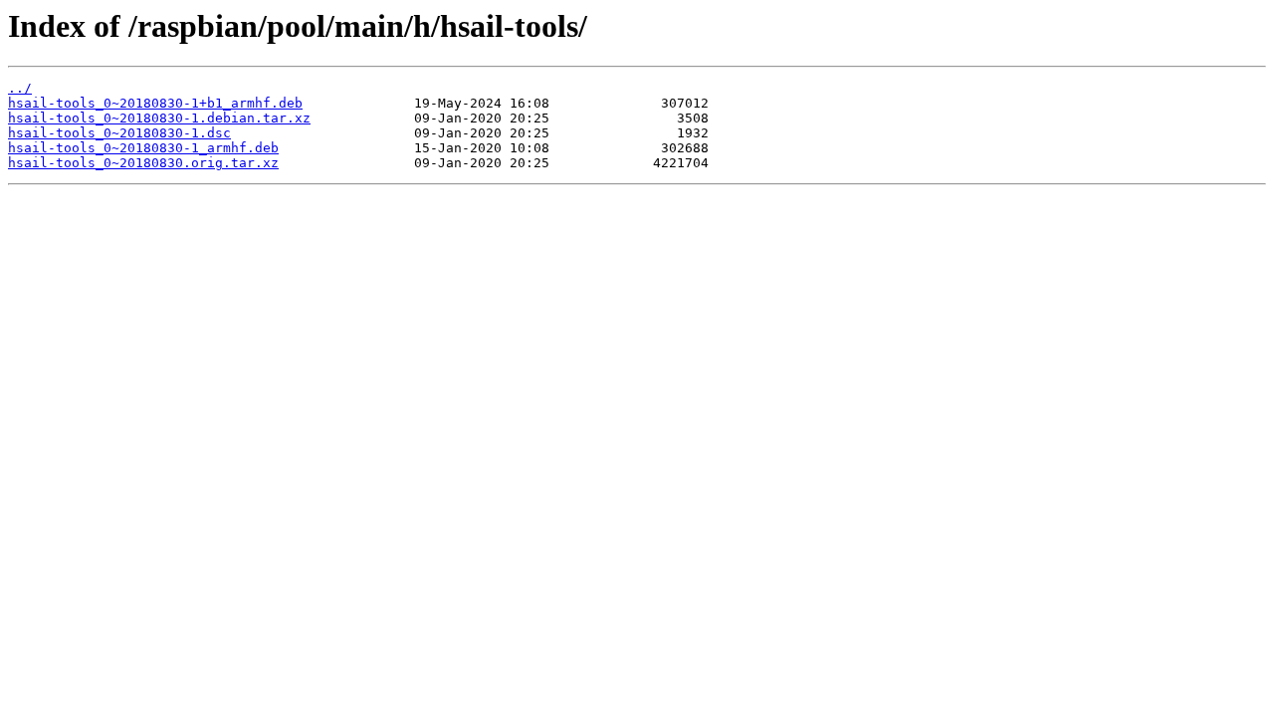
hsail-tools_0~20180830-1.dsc (119, 132)
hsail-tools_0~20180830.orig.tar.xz (143, 162)
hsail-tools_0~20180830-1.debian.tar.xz (159, 118)
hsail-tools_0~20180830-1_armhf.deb (143, 147)
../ (20, 88)
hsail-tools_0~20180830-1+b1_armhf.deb (155, 103)
